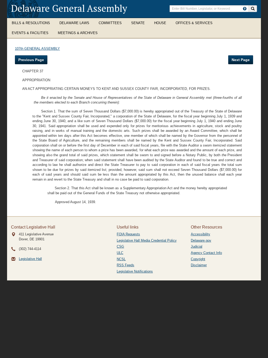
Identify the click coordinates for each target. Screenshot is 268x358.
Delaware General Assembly (69, 8)
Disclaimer (199, 265)
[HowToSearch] (245, 8)
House (160, 23)
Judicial (196, 246)
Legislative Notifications (135, 271)
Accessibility (200, 234)
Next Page (241, 60)
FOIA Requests (128, 234)
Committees (110, 23)
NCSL (121, 259)
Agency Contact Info (206, 253)
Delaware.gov (201, 240)
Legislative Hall (30, 259)
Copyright (198, 259)
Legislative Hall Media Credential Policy (147, 240)
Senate (138, 23)
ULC (120, 253)
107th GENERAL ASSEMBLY (37, 49)
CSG (120, 246)
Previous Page (31, 60)
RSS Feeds (125, 265)
